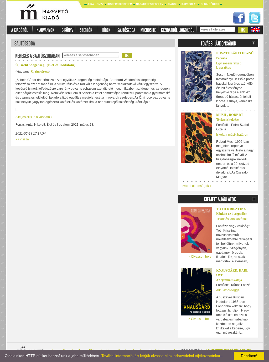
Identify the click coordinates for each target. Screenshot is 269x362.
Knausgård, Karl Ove (232, 272)
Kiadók (173, 4)
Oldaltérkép (210, 4)
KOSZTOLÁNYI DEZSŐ (235, 52)
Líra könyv (96, 4)
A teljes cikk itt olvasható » (34, 117)
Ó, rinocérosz (40, 71)
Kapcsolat (189, 4)
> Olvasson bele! (200, 256)
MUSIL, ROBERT (229, 114)
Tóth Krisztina (231, 208)
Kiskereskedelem (119, 4)
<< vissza (22, 139)
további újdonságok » (196, 186)
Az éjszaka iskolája (229, 280)
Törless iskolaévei (227, 119)
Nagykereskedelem (150, 4)
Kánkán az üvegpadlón (231, 213)
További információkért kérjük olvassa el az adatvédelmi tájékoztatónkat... (162, 356)
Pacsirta (221, 58)
